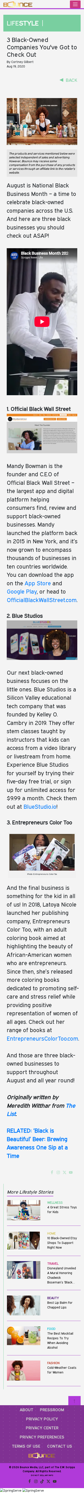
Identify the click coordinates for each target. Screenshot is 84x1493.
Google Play (22, 591)
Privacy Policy (42, 1418)
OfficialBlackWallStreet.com (42, 599)
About (26, 1409)
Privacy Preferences (42, 1436)
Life (24, 23)
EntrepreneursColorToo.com (42, 1038)
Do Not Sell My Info (42, 1475)
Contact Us (59, 1446)
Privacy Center (42, 1427)
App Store (38, 583)
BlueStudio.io (40, 806)
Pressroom (52, 1409)
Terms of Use (26, 1446)
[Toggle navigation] (75, 4)
